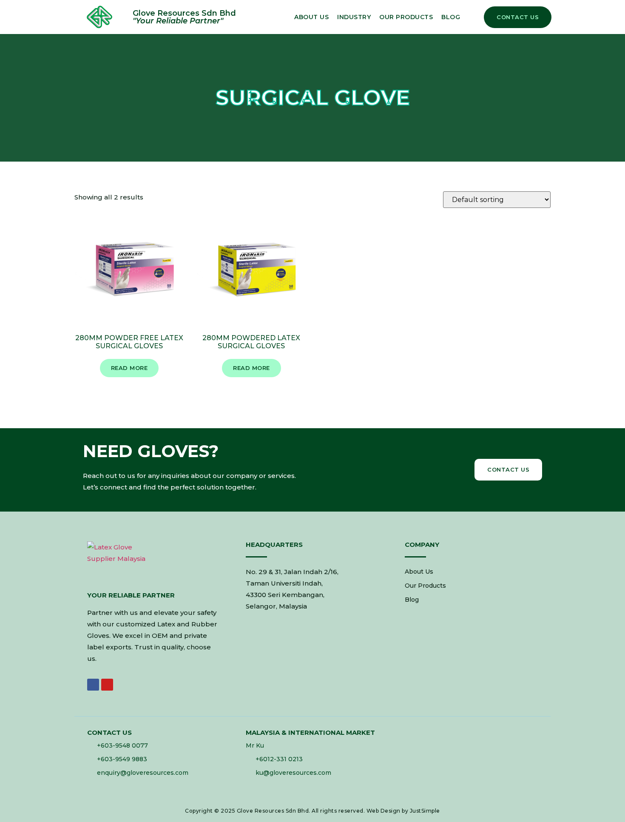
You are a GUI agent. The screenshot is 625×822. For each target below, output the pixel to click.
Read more (129, 367)
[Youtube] (107, 685)
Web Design (383, 811)
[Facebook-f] (93, 685)
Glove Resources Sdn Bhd (273, 811)
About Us (311, 17)
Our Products (406, 17)
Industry (354, 17)
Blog (450, 17)
